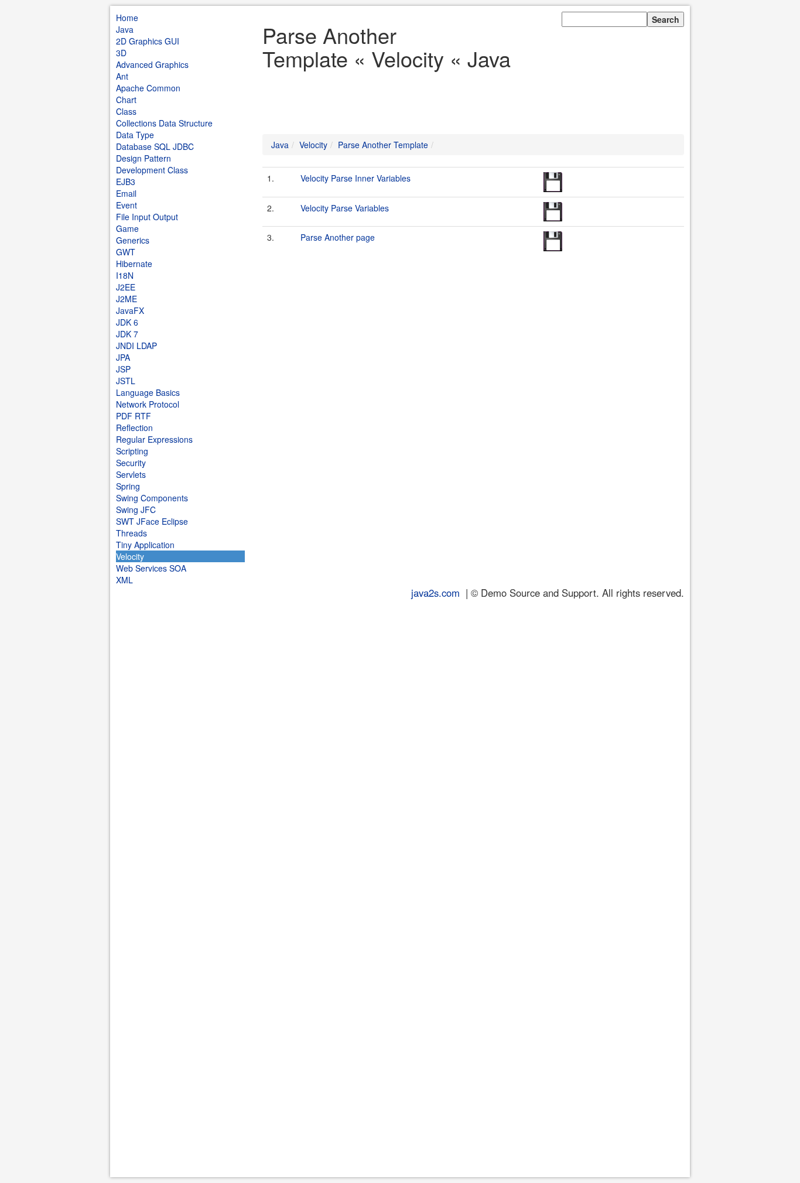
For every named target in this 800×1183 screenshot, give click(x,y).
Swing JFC (136, 509)
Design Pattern (143, 158)
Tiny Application (145, 545)
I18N (125, 275)
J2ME (126, 299)
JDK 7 (127, 334)
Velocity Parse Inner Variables (355, 178)
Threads (131, 533)
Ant (122, 76)
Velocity (130, 556)
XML (124, 580)
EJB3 (125, 181)
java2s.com (435, 593)
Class (126, 111)
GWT (125, 252)
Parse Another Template (383, 145)
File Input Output (147, 217)
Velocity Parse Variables (344, 208)
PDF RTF (133, 416)
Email (126, 193)
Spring (128, 486)
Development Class (152, 170)
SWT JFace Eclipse (152, 521)
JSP (123, 369)
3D (121, 53)
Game (127, 228)
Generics (132, 240)
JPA (123, 357)
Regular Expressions (154, 439)
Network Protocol (147, 404)
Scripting (132, 451)
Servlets (131, 474)
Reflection (134, 427)
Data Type (135, 135)
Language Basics (148, 392)
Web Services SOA (151, 568)
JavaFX (130, 310)
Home (127, 17)
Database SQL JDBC (155, 146)
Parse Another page (337, 237)
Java (125, 29)
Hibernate (134, 263)
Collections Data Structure (164, 123)
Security (131, 463)
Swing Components (152, 498)
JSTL (125, 381)
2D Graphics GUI (147, 41)
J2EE (125, 287)
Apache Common (148, 88)
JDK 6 (127, 322)
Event (126, 205)
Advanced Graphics (152, 64)
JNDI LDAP (136, 345)
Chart (126, 99)
